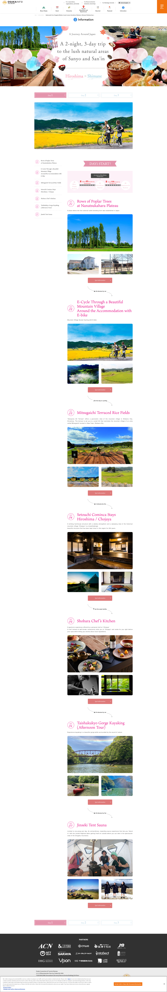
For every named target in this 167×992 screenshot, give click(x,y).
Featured (109, 10)
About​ (43, 10)
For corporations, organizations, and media (72, 3)
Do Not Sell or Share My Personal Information (128, 984)
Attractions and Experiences (83, 10)
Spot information (100, 390)
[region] (83, 984)
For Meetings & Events (108, 3)
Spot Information (100, 280)
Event (57, 10)
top (36, 15)
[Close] (164, 984)
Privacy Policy (7, 987)
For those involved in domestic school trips (90, 3)
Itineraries (69, 10)
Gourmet (97, 10)
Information (123, 10)
